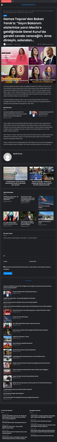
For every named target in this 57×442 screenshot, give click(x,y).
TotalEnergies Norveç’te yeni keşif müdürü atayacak (17, 389)
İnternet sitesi (33, 261)
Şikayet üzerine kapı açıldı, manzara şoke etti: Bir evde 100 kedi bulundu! (32, 383)
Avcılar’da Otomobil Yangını (43, 206)
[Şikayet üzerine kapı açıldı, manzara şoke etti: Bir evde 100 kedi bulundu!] (7, 385)
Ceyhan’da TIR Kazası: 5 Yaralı (44, 222)
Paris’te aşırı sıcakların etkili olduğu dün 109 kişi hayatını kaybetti (27, 223)
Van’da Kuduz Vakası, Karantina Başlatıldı (24, 350)
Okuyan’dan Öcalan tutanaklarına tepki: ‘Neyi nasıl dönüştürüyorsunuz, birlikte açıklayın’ (28, 199)
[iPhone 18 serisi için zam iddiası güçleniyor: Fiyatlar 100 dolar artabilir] (7, 312)
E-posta (5, 261)
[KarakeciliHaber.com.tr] (28, 5)
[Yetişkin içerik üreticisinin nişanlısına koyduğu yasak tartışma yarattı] (7, 365)
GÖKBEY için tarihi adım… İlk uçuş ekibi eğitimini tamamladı (25, 1)
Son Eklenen (28, 280)
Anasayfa (6, 10)
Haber (11, 10)
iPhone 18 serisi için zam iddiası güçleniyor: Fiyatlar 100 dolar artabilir (31, 310)
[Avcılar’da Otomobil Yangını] (46, 200)
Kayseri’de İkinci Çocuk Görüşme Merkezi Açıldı (25, 376)
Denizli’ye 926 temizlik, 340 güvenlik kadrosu (25, 291)
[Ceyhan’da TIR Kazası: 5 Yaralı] (46, 216)
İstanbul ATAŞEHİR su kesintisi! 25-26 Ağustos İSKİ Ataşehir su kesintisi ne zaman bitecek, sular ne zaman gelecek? (15, 114)
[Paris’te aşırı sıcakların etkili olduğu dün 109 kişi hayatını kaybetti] (28, 216)
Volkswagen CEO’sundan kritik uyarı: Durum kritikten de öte (29, 356)
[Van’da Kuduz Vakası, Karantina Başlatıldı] (7, 352)
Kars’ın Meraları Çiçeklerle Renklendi (22, 343)
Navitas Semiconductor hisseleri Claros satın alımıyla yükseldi (20, 302)
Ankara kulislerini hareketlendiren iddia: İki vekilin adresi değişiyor (30, 369)
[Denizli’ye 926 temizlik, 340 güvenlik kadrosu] (34, 114)
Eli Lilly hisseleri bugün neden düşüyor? (13, 393)
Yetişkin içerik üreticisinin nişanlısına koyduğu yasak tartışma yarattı (31, 363)
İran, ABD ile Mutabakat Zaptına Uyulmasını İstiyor (10, 223)
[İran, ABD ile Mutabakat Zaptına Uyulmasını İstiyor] (11, 216)
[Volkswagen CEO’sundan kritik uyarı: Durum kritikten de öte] (7, 358)
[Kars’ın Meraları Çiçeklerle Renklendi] (7, 345)
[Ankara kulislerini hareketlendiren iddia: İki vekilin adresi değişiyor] (7, 371)
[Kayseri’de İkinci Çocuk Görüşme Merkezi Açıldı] (7, 378)
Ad (4, 255)
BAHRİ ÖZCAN (9, 44)
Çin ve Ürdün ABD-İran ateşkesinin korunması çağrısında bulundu (21, 397)
